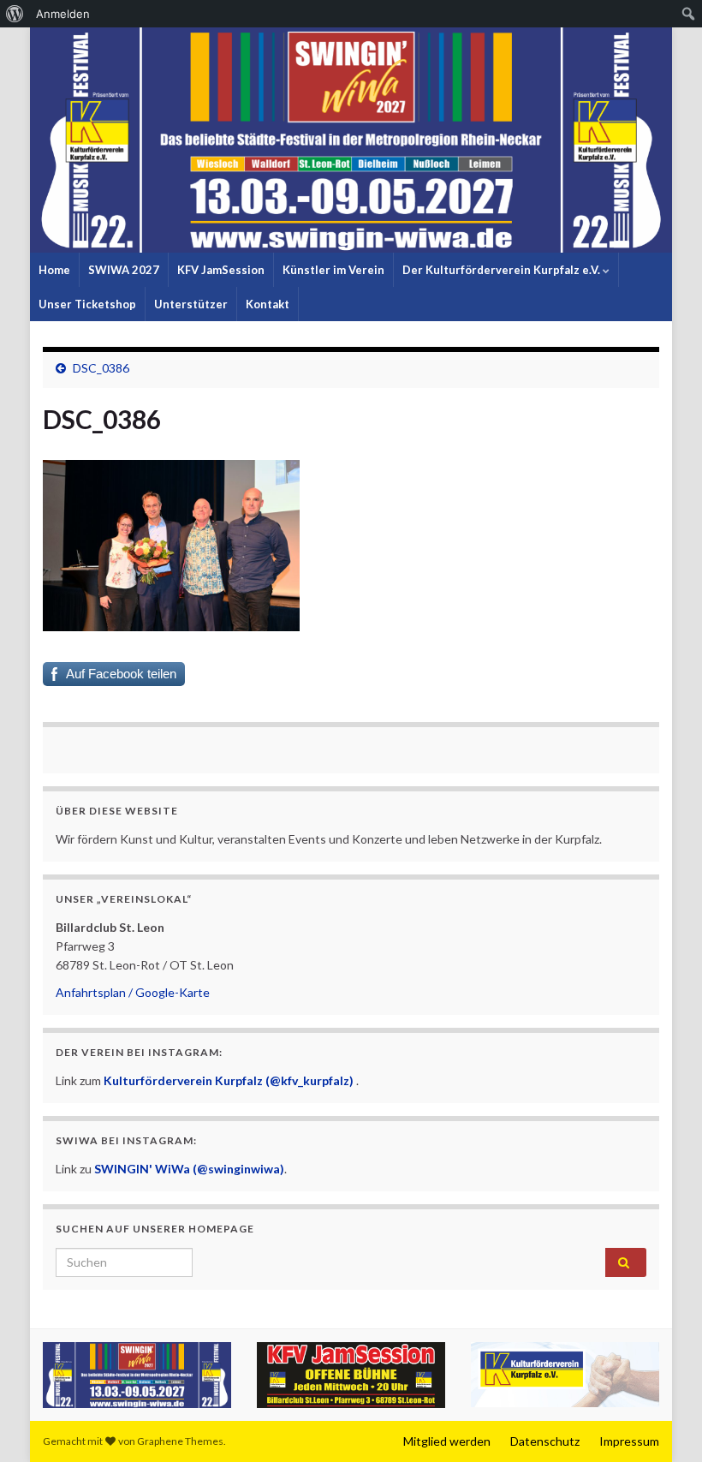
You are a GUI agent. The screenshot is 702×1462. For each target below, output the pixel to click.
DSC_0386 (101, 368)
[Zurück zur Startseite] (351, 140)
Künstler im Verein (333, 270)
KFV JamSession (221, 270)
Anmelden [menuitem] (63, 14)
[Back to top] (663, 1423)
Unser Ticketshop (87, 304)
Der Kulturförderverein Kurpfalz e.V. (502, 270)
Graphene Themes (180, 1441)
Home (54, 270)
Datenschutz (545, 1441)
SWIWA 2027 (123, 270)
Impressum (629, 1441)
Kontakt (267, 304)
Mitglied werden (447, 1441)
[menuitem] (15, 13)
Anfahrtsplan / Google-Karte (133, 992)
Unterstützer (191, 304)
